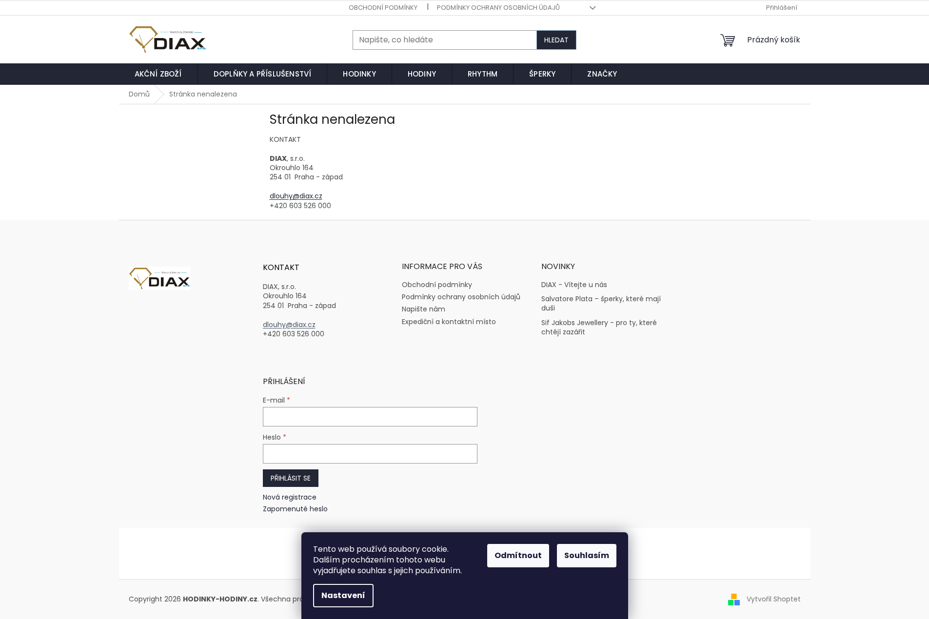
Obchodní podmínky (383, 7)
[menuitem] (158, 74)
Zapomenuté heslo (295, 509)
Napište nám (423, 309)
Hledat (556, 40)
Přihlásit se (291, 478)
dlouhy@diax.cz (296, 196)
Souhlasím (586, 555)
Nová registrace (289, 497)
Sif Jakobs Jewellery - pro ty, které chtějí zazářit (599, 327)
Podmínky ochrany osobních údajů (498, 7)
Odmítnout (518, 555)
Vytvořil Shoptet (774, 599)
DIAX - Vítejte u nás (574, 285)
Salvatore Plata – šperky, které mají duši (601, 303)
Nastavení (343, 595)
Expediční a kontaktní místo (449, 322)
